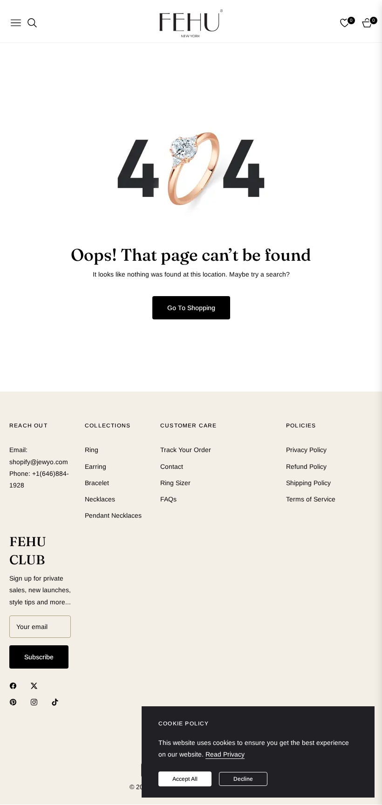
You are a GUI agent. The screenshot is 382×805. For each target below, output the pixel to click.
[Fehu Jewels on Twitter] (36, 685)
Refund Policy (306, 466)
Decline (243, 779)
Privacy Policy (306, 449)
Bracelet (97, 483)
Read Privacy (225, 754)
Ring (91, 449)
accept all (185, 779)
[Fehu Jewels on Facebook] (15, 685)
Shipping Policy (308, 483)
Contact (171, 466)
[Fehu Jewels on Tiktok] (57, 702)
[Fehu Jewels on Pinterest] (15, 702)
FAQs (168, 499)
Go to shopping (191, 307)
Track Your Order (185, 449)
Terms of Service (310, 499)
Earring (95, 466)
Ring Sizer (175, 483)
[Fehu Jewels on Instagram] (36, 702)
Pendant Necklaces (113, 515)
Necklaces (100, 499)
